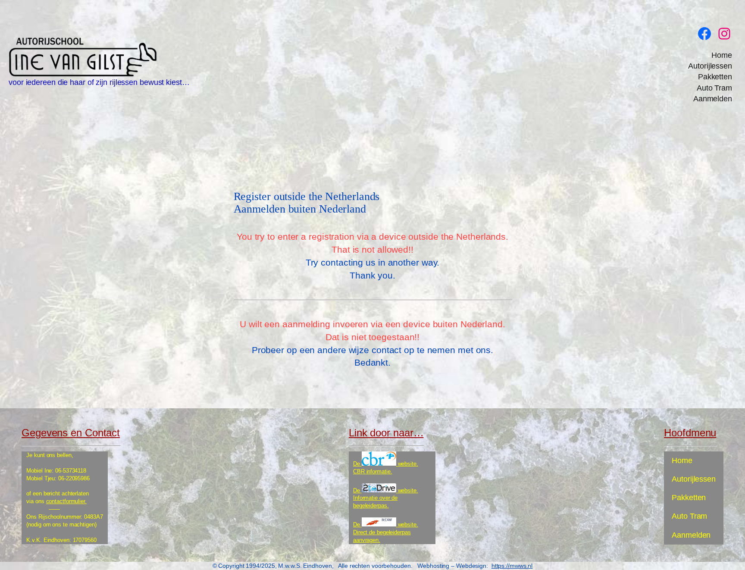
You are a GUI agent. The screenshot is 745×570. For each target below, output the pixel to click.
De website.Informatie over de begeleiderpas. (385, 498)
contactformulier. (66, 501)
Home (721, 55)
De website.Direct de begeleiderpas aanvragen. (385, 532)
